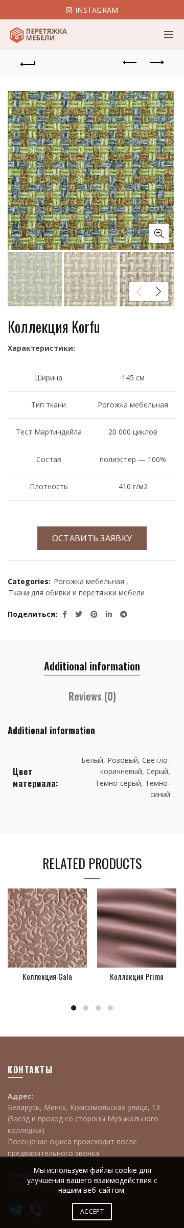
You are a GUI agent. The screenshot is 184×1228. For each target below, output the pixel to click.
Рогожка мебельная (89, 581)
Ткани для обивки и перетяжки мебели (77, 592)
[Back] (28, 63)
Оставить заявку (92, 538)
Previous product (130, 63)
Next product (156, 63)
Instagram (96, 10)
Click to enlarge (159, 233)
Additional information (92, 665)
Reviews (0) (92, 696)
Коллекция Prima (137, 976)
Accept (92, 1211)
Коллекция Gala (47, 976)
